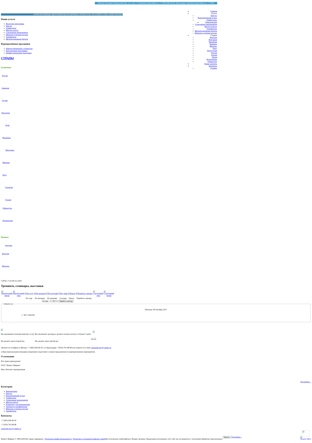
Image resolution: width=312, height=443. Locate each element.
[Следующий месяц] (109, 296)
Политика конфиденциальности (58, 439)
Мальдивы (9, 150)
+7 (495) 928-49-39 (167, 3)
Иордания (213, 40)
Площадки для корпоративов (18, 404)
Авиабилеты (211, 29)
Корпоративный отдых (207, 18)
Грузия (5, 101)
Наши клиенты (210, 64)
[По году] (29, 293)
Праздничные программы (16, 51)
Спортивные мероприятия (206, 24)
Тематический (211, 22)
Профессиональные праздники (19, 53)
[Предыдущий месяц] (7, 296)
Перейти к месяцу (66, 301)
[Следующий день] (98, 296)
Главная (213, 11)
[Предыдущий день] (18, 296)
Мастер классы (211, 27)
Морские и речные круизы (206, 33)
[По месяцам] (40, 293)
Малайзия (213, 42)
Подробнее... (305, 382)
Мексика (213, 46)
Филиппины (211, 59)
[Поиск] (71, 293)
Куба (7, 125)
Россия (214, 53)
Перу (215, 48)
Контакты (213, 66)
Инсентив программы (15, 24)
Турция (214, 55)
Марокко (213, 44)
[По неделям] (52, 293)
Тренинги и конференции (16, 407)
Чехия (214, 57)
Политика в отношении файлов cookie (89, 439)
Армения (5, 88)
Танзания (9, 187)
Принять (227, 437)
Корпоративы (11, 391)
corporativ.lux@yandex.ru (148, 3)
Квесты (214, 16)
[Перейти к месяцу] (84, 293)
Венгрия (213, 38)
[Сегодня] (62, 293)
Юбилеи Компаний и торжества (19, 49)
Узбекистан (212, 62)
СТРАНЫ (7, 58)
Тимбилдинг (211, 20)
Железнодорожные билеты (206, 31)
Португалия (212, 51)
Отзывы (213, 68)
